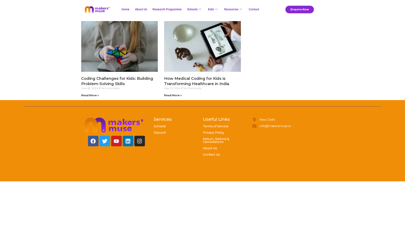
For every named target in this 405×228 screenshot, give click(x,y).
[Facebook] (93, 141)
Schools (192, 9)
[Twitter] (105, 141)
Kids (211, 9)
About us (141, 9)
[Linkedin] (128, 141)
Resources (231, 9)
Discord (160, 132)
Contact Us (211, 154)
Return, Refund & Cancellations (216, 140)
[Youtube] (116, 141)
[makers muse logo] (113, 125)
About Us (210, 148)
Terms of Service (215, 126)
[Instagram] (139, 141)
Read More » (90, 95)
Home (126, 9)
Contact (254, 9)
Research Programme (167, 9)
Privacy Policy (213, 132)
